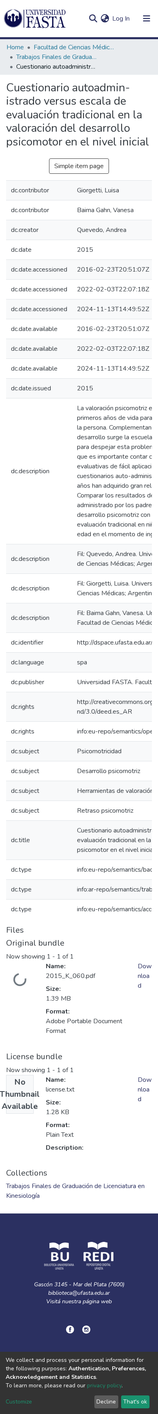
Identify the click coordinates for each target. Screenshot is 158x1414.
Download (145, 976)
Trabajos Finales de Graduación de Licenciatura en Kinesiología (56, 57)
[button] (105, 18)
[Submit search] (93, 18)
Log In (121, 18)
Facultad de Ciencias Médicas (74, 47)
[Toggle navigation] (146, 19)
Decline (106, 1402)
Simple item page (79, 166)
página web (97, 1301)
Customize (19, 1402)
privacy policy (104, 1385)
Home (15, 47)
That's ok (135, 1402)
